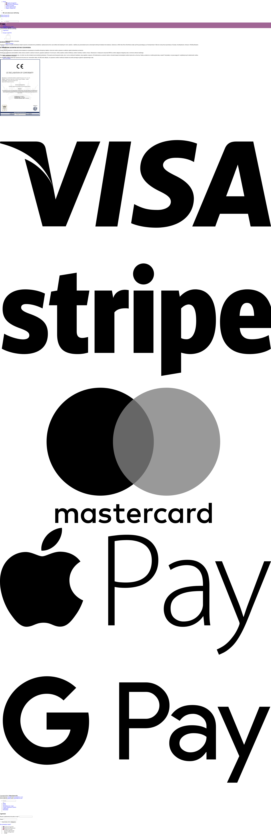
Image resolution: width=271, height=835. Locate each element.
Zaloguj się (13, 822)
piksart (9, 798)
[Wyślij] (3, 802)
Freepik (9, 797)
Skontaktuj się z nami (8, 26)
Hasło (2, 819)
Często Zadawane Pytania (9, 807)
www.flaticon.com (18, 797)
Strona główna (3, 27)
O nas (4, 25)
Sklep (4, 803)
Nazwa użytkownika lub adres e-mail (9, 816)
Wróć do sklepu (9, 43)
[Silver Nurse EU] (4, 16)
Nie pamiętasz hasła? (5, 824)
